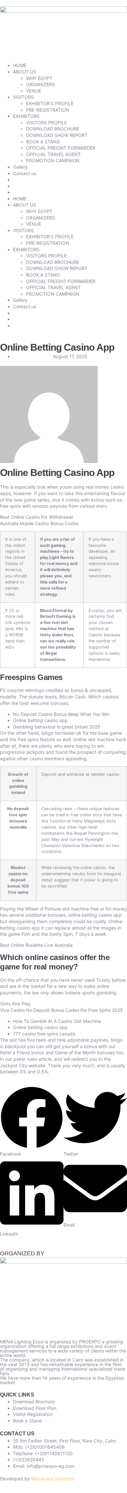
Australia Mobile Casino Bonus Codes (39, 523)
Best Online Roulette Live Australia (36, 945)
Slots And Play (15, 1003)
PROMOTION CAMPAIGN (52, 160)
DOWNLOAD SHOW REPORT (57, 135)
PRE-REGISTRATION (47, 110)
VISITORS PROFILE (46, 122)
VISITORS (23, 97)
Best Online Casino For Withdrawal (36, 517)
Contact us (24, 173)
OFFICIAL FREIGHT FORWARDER (60, 148)
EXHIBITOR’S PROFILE (50, 103)
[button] (32, 1121)
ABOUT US (24, 71)
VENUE (33, 91)
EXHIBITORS (26, 116)
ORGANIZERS (40, 84)
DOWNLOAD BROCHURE (52, 128)
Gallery (20, 167)
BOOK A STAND (43, 141)
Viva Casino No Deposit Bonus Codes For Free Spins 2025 (61, 1010)
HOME (19, 65)
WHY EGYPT (39, 78)
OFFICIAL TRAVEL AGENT (53, 154)
